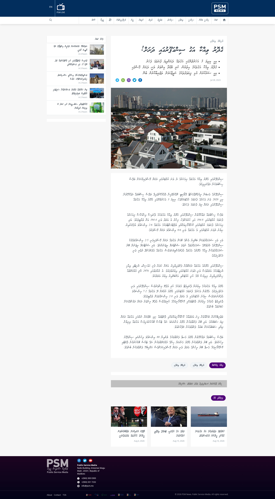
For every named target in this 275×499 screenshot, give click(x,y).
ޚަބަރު (216, 20)
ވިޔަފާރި (180, 20)
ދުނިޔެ (150, 20)
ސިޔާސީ (191, 20)
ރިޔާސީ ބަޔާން (204, 20)
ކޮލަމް (93, 20)
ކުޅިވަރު (141, 20)
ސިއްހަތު (170, 20)
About (49, 495)
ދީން (132, 20)
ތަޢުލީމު (160, 20)
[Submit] (50, 20)
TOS (64, 495)
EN (50, 6)
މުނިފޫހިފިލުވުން (121, 20)
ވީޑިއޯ (102, 20)
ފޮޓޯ (110, 20)
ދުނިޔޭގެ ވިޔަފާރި (216, 41)
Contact (57, 495)
